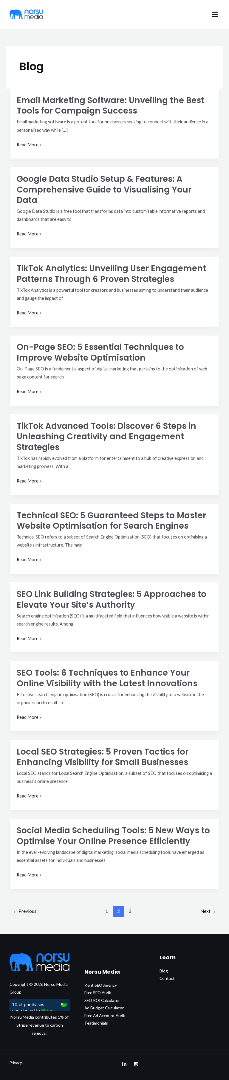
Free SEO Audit (98, 992)
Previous (24, 911)
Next (208, 911)
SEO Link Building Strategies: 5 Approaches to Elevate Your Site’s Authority (111, 599)
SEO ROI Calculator (102, 1000)
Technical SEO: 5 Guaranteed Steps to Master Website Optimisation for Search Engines (111, 521)
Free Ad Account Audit (105, 1015)
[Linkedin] (124, 1064)
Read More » (29, 145)
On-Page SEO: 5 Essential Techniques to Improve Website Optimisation (100, 352)
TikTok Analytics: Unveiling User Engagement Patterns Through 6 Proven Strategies (111, 274)
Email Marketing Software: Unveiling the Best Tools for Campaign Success (110, 105)
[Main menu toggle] (215, 14)
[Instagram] (136, 1064)
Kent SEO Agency (100, 985)
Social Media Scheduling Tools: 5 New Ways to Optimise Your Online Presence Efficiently (113, 836)
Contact (167, 978)
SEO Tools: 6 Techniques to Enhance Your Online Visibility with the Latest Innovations (107, 678)
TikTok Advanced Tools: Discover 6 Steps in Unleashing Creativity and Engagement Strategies (106, 436)
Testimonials (96, 1022)
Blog (164, 970)
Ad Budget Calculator (104, 1007)
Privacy (16, 1062)
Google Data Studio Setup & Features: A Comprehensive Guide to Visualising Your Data (104, 189)
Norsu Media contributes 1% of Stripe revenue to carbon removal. (39, 1025)
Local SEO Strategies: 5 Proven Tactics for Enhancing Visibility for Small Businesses (102, 757)
